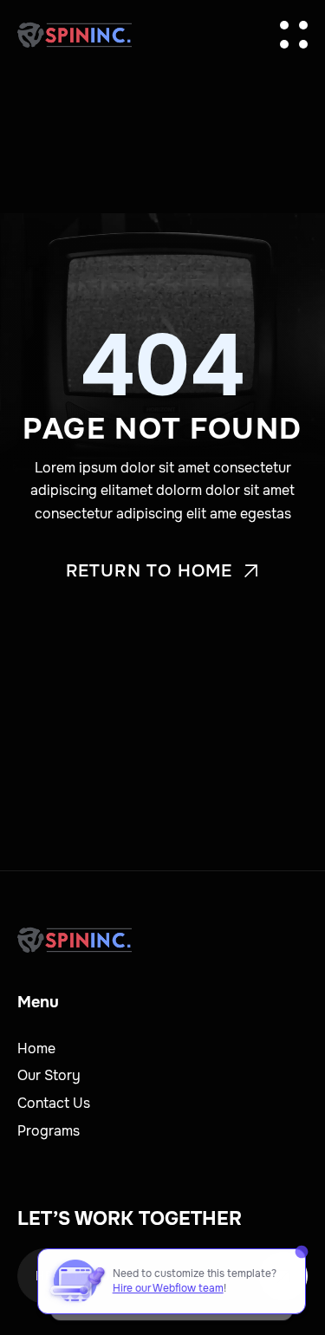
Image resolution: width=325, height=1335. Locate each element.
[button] (294, 35)
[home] (74, 35)
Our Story (49, 1075)
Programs (48, 1131)
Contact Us (53, 1103)
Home (36, 1048)
